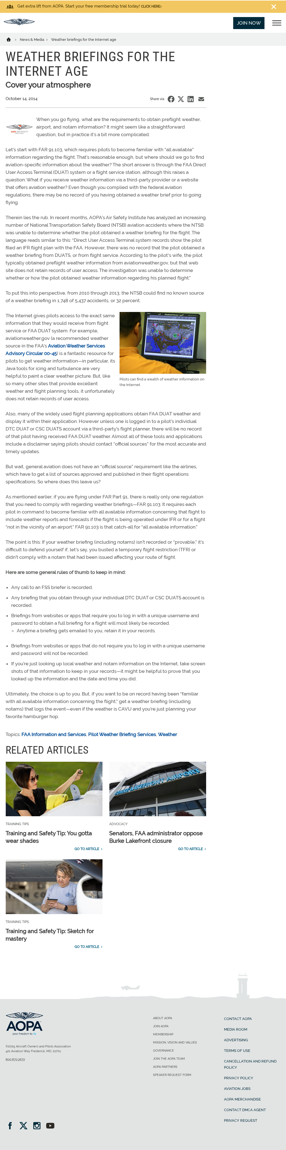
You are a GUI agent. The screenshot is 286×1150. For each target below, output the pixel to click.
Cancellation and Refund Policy (250, 1064)
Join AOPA (160, 1026)
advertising (236, 1040)
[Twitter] (25, 1126)
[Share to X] (180, 99)
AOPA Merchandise (242, 1099)
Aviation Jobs (237, 1089)
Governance (163, 1050)
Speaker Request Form (172, 1075)
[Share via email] (201, 99)
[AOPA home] (19, 23)
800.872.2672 (15, 1060)
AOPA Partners (165, 1067)
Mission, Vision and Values (175, 1042)
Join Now (249, 23)
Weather (167, 734)
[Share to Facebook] (171, 99)
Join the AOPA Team (169, 1059)
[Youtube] (50, 1126)
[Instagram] (38, 1126)
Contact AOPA (238, 1019)
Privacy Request (240, 1120)
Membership (163, 1034)
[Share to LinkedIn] (190, 99)
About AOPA (162, 1018)
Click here (150, 6)
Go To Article (87, 849)
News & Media (32, 39)
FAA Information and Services (54, 734)
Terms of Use (237, 1051)
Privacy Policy (238, 1078)
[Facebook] (12, 1126)
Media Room (235, 1029)
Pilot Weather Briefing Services (122, 734)
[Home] (12, 39)
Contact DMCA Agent (245, 1110)
